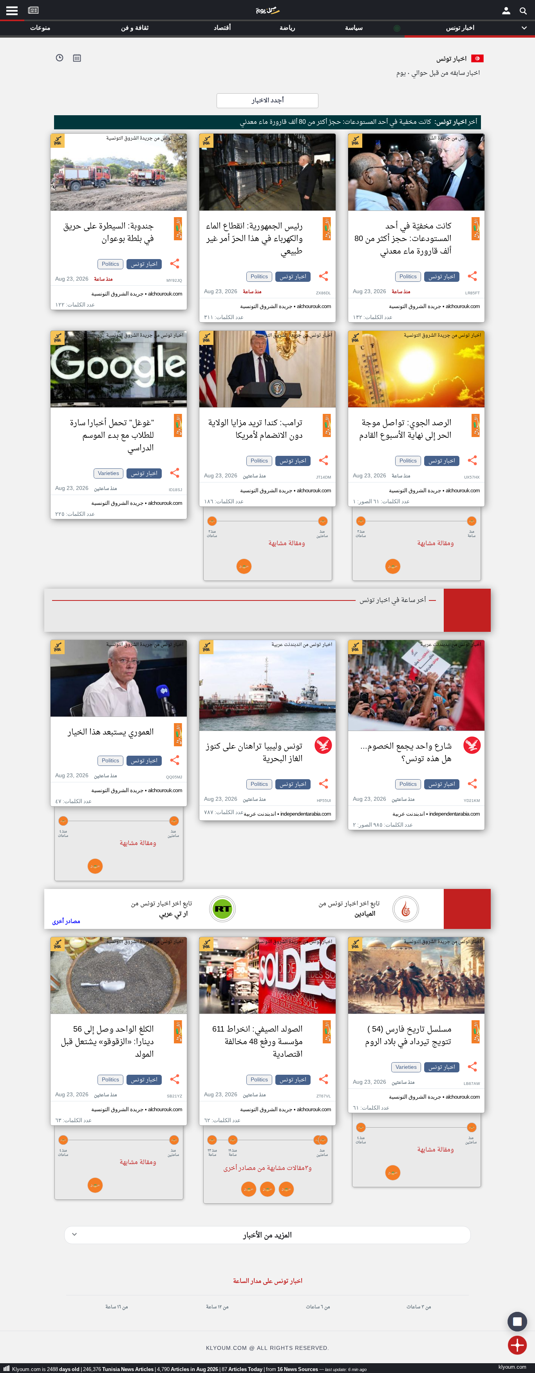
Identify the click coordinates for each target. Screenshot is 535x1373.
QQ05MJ (174, 777)
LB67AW (472, 1084)
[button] (416, 521)
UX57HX (472, 477)
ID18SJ (175, 490)
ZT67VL (323, 1096)
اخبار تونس (441, 277)
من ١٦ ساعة (116, 1307)
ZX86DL (323, 293)
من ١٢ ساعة (217, 1307)
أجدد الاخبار (268, 101)
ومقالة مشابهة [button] (435, 544)
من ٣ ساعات (419, 1307)
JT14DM (323, 477)
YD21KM (472, 801)
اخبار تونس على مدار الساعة (267, 1281)
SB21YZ (174, 1096)
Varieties (108, 473)
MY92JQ (174, 281)
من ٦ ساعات (318, 1307)
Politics (408, 277)
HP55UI (324, 801)
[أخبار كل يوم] (267, 12)
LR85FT (472, 293)
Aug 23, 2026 (381, 292)
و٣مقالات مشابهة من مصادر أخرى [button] (267, 1168)
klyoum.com (512, 1367)
